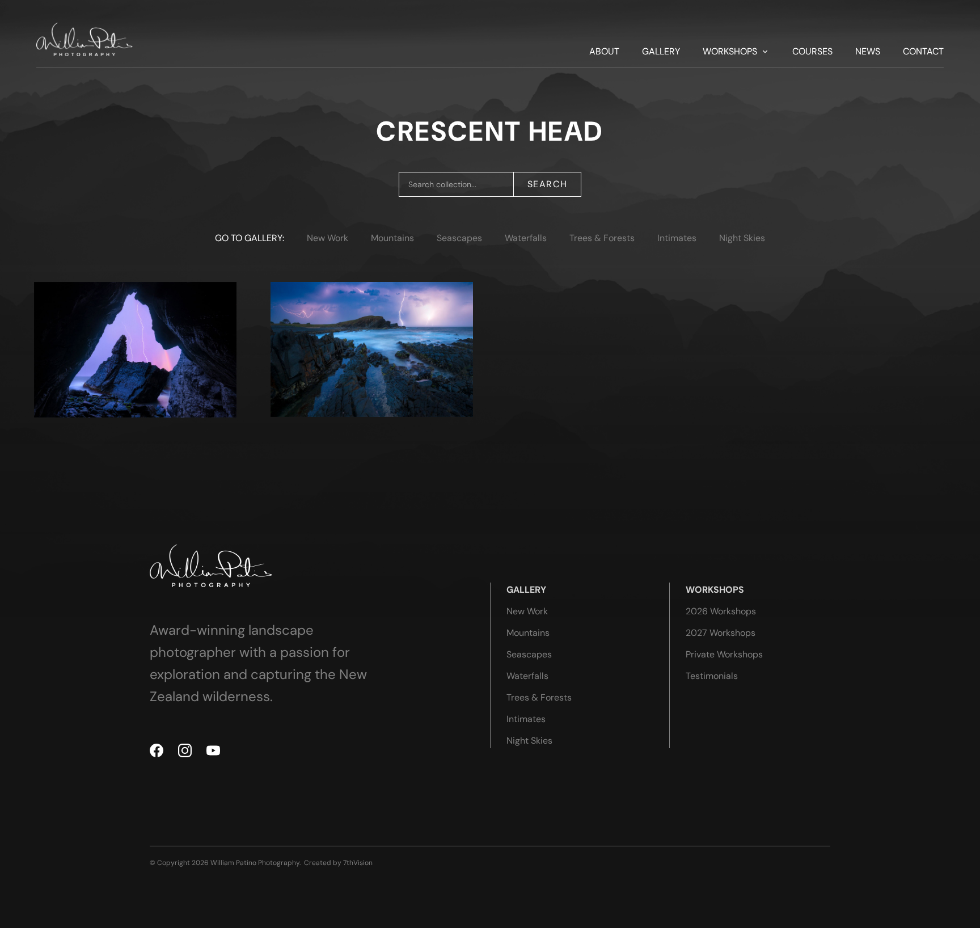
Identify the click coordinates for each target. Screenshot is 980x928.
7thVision (358, 862)
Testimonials (712, 676)
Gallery (661, 51)
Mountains (392, 238)
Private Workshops (724, 654)
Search (547, 184)
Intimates (676, 238)
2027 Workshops (720, 633)
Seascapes (459, 238)
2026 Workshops (721, 611)
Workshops (730, 51)
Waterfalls (526, 238)
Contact (923, 51)
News (867, 51)
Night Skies (742, 238)
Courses (812, 51)
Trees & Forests (602, 238)
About (604, 51)
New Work (327, 238)
